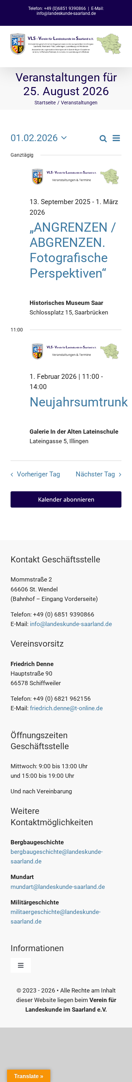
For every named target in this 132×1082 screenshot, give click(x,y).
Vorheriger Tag (38, 474)
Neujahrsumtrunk (79, 402)
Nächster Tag (95, 474)
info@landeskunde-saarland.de (71, 623)
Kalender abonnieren (66, 499)
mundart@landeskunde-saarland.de (58, 886)
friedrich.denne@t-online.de (66, 708)
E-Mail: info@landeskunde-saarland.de (70, 11)
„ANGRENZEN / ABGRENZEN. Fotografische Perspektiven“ (73, 250)
